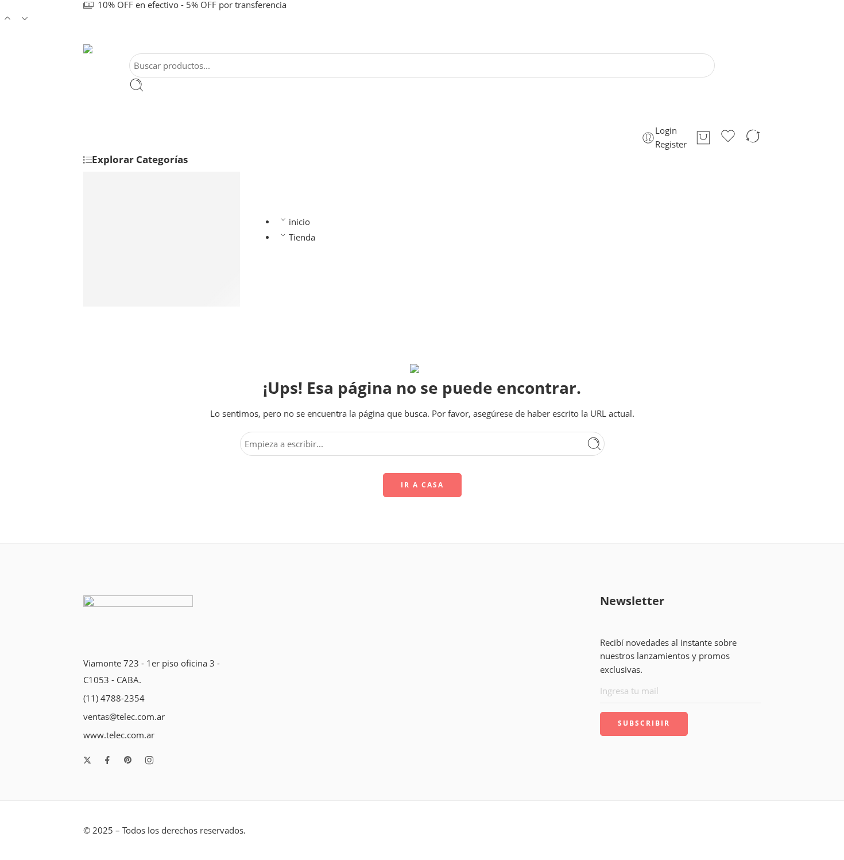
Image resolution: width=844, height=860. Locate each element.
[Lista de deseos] (728, 138)
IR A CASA (422, 485)
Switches (124, 270)
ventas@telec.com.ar (124, 716)
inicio (299, 221)
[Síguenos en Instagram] (149, 760)
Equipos (122, 300)
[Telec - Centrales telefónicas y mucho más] (97, 48)
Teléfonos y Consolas (148, 285)
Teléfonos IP (130, 239)
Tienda (302, 237)
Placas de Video (137, 209)
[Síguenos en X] (87, 760)
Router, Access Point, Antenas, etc (173, 224)
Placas (119, 254)
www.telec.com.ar (118, 735)
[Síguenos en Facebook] (107, 760)
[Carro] (703, 138)
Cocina (120, 194)
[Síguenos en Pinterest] (128, 760)
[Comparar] (753, 138)
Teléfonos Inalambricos (152, 180)
